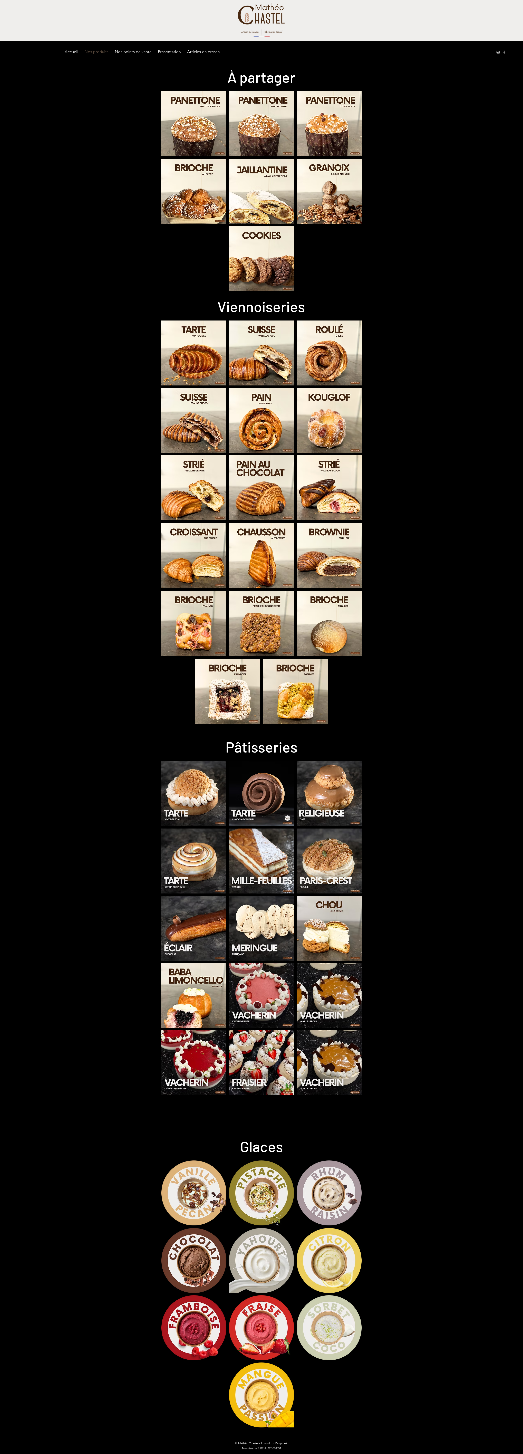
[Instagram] (498, 52)
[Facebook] (504, 52)
